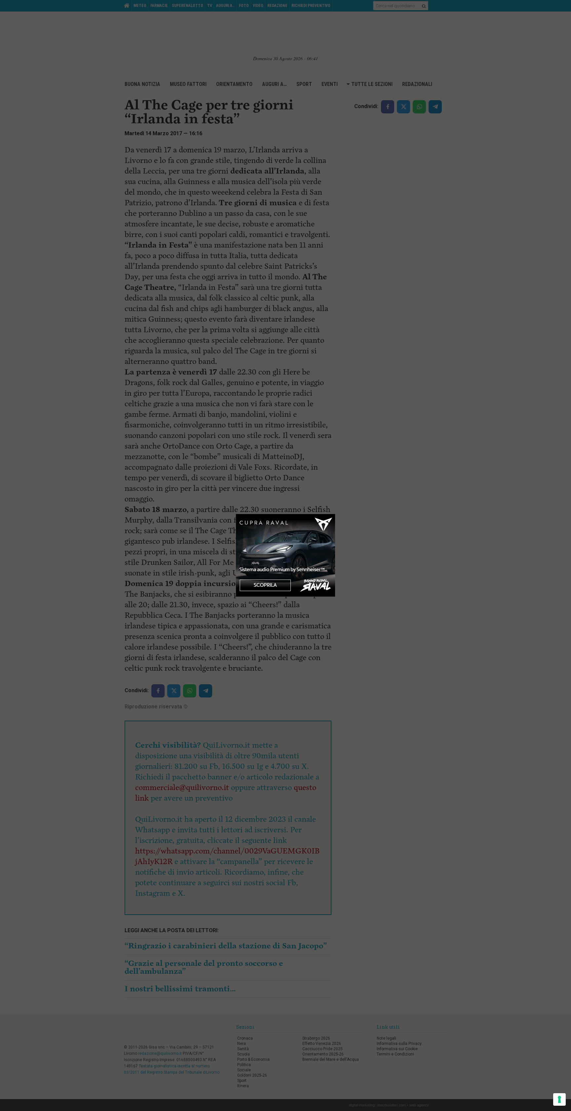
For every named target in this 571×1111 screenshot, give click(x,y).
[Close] (335, 514)
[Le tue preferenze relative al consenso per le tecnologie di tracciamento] (559, 1099)
